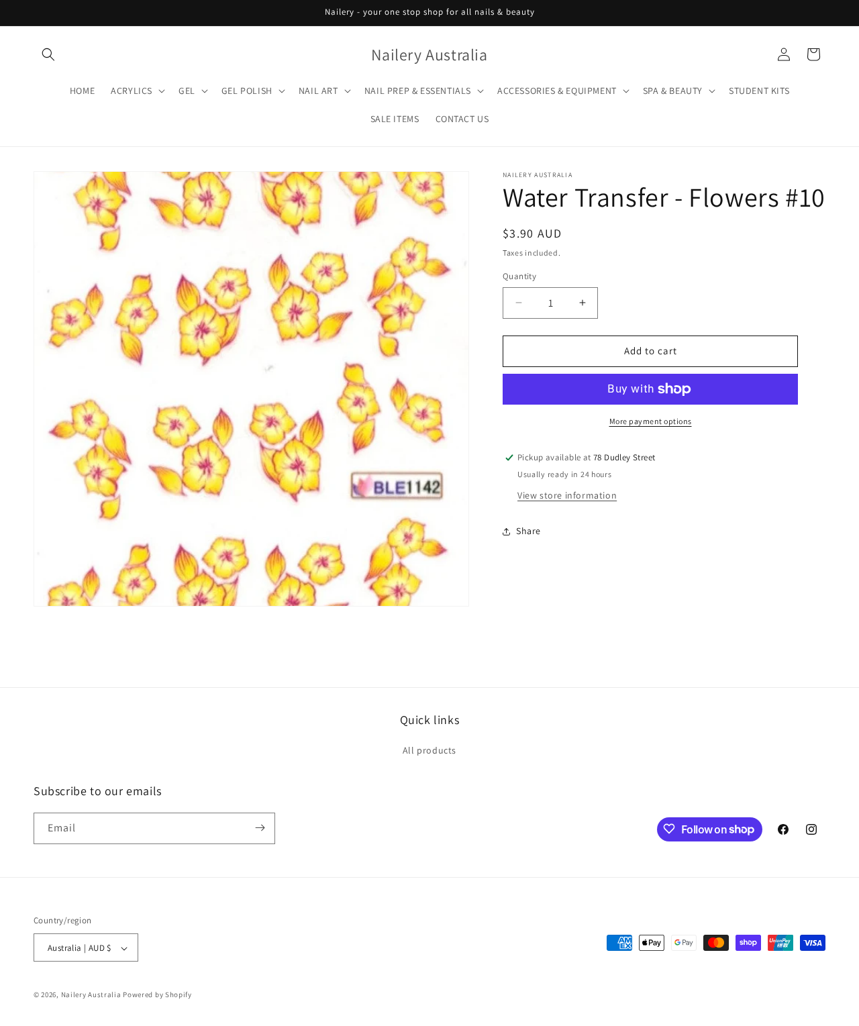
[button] (48, 54)
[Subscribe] (259, 827)
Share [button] (528, 531)
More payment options (650, 421)
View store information (567, 495)
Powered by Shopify (157, 995)
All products (429, 751)
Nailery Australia (91, 995)
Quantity (519, 276)
